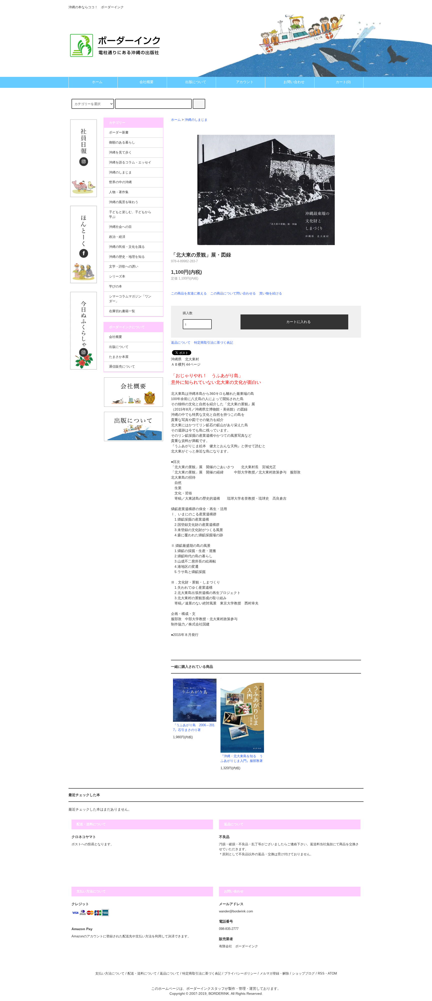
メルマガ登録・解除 (274, 973)
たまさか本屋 (118, 357)
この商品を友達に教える (189, 293)
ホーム (97, 82)
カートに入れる (298, 321)
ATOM (332, 973)
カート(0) (343, 82)
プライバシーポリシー (240, 973)
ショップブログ (303, 973)
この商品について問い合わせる (233, 293)
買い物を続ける (270, 293)
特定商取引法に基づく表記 (213, 342)
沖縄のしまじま (196, 120)
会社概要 (147, 82)
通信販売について (122, 366)
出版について (195, 82)
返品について (180, 342)
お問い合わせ (294, 82)
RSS (321, 973)
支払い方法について (109, 973)
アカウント (245, 82)
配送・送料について (142, 973)
